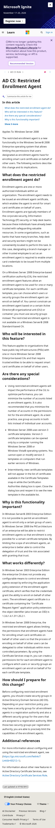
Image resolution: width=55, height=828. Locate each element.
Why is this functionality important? (22, 119)
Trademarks (8, 823)
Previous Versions (27, 811)
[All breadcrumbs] (4, 72)
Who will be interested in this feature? (23, 111)
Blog (42, 811)
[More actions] (50, 72)
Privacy (19, 815)
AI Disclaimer (8, 811)
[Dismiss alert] (50, 4)
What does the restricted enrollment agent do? (28, 107)
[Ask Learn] (45, 72)
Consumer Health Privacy (14, 819)
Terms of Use (39, 819)
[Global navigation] (3, 32)
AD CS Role (15, 72)
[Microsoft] (27, 32)
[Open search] (42, 32)
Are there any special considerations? (23, 115)
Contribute (7, 815)
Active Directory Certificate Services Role (24, 775)
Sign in (49, 32)
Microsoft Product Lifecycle (21, 47)
